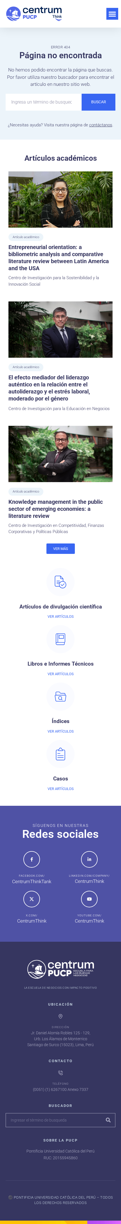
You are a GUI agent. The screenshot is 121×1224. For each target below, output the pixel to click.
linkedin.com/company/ (89, 875)
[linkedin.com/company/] (89, 859)
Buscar (98, 102)
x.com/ (31, 915)
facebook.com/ (32, 875)
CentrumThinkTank (31, 881)
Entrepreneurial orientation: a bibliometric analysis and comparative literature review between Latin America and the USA (58, 258)
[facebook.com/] (31, 859)
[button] (112, 14)
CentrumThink (89, 881)
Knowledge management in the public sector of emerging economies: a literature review (55, 508)
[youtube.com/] (89, 899)
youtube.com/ (89, 915)
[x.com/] (31, 899)
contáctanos (100, 124)
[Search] (108, 1120)
